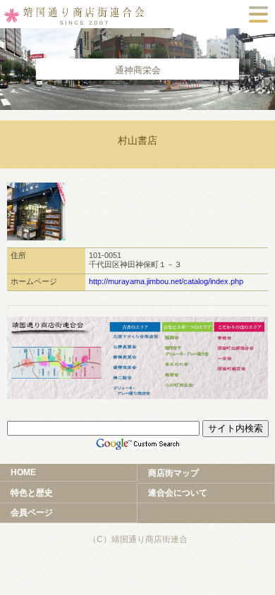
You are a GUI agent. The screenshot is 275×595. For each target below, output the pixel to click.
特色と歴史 (32, 493)
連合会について (177, 493)
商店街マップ (173, 473)
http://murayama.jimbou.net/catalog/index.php (166, 281)
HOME (23, 472)
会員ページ (32, 512)
